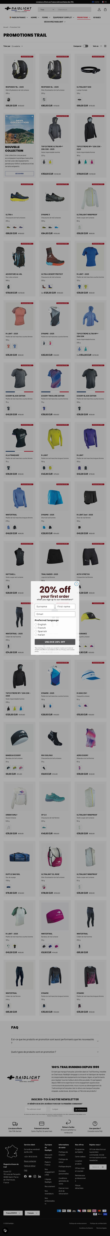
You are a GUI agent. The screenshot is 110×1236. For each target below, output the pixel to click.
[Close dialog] (76, 584)
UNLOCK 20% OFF (55, 641)
